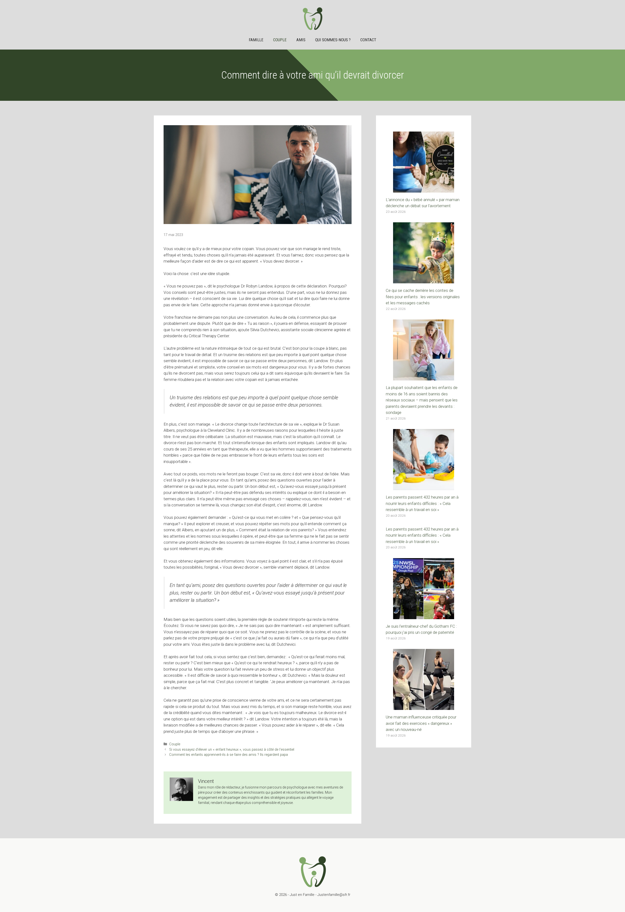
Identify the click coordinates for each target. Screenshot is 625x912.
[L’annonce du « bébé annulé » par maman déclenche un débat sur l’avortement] (423, 189)
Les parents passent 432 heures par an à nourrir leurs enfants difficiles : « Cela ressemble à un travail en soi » (422, 503)
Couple (280, 39)
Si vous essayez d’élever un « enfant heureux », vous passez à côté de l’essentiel (231, 750)
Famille (256, 39)
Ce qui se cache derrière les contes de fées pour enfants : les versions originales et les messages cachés (423, 296)
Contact (368, 39)
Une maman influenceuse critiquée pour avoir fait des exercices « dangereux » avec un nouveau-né (421, 723)
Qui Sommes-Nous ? (333, 39)
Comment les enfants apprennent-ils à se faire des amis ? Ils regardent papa (228, 755)
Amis (300, 39)
